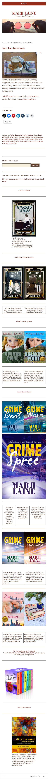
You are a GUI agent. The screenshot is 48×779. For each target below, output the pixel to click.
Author (12, 135)
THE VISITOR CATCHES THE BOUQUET (21, 653)
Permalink (13, 143)
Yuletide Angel (7, 96)
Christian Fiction (12, 137)
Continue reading (28, 99)
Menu (24, 4)
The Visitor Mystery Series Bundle (24, 651)
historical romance (24, 139)
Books (17, 135)
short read (19, 141)
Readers (30, 135)
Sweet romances (28, 141)
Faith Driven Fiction (11, 139)
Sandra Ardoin (33, 96)
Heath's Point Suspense (24, 322)
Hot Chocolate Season (13, 48)
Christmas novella (24, 137)
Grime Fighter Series (24, 392)
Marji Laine (24, 12)
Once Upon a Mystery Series (24, 257)
